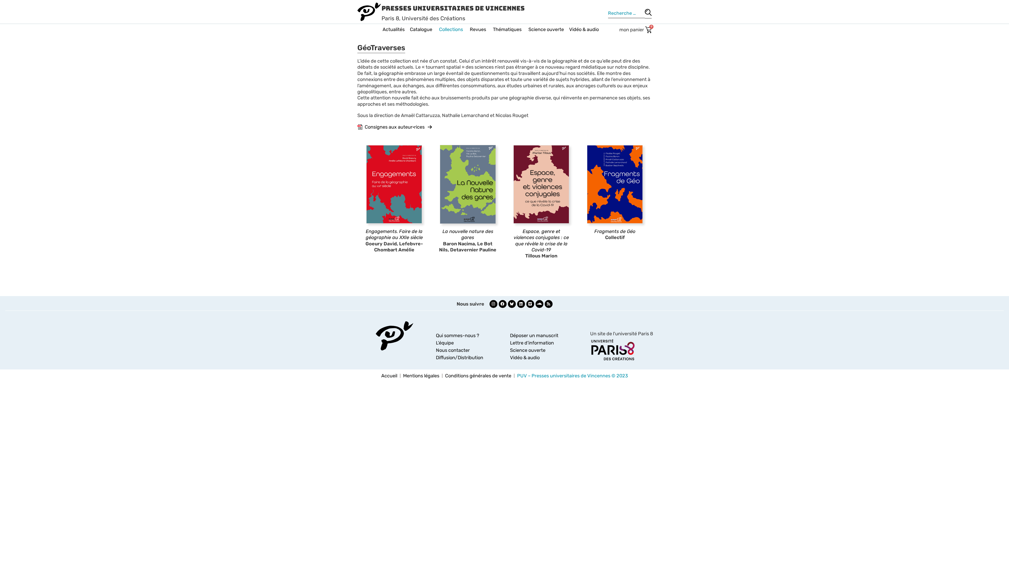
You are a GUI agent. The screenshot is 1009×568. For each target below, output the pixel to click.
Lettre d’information (532, 343)
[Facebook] (503, 304)
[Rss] (549, 304)
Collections (451, 29)
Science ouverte (546, 29)
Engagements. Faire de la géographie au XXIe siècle (394, 234)
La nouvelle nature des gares (467, 234)
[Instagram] (493, 304)
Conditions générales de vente (478, 376)
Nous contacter (453, 350)
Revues (478, 29)
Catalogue (421, 29)
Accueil (389, 376)
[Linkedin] (521, 304)
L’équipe (445, 343)
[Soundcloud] (539, 304)
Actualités (394, 29)
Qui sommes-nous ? (457, 335)
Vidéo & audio (584, 29)
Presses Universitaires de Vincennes (453, 8)
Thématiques (507, 29)
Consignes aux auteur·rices (395, 127)
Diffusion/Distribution (459, 358)
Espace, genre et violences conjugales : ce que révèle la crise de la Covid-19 (541, 241)
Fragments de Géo (614, 231)
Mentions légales (421, 376)
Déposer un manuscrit (534, 335)
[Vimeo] (530, 304)
